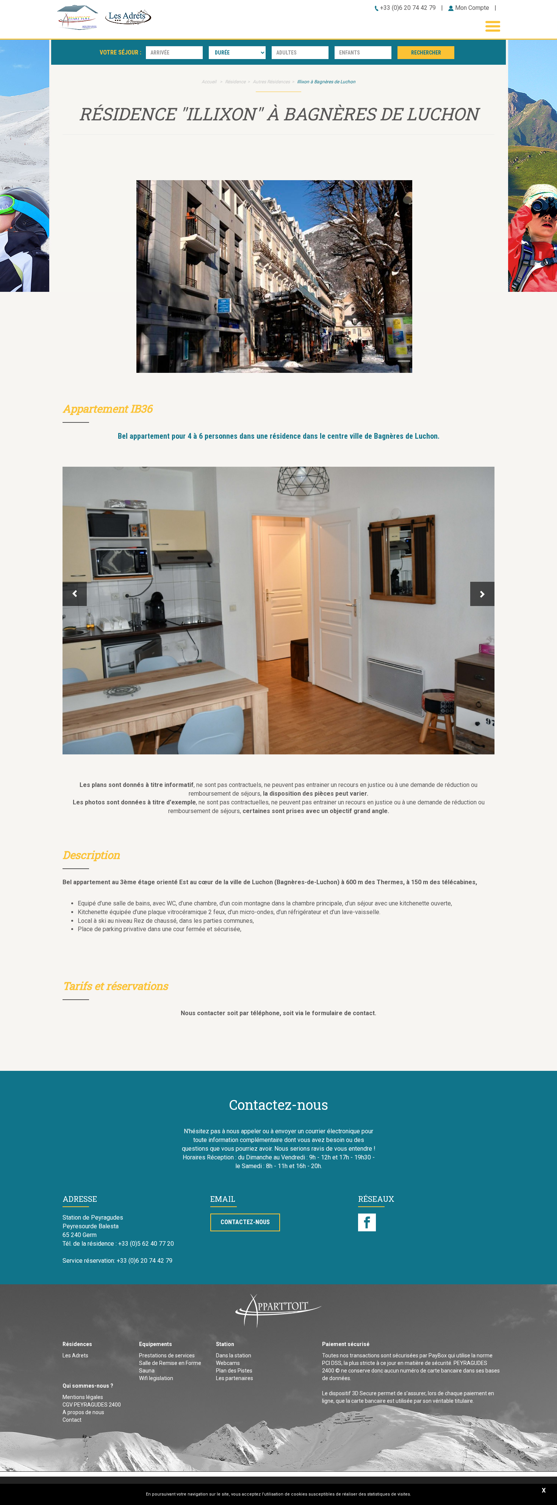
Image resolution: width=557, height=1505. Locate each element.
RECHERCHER (426, 53)
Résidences (77, 1344)
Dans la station (233, 1355)
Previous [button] (75, 594)
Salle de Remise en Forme (170, 1363)
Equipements (155, 1344)
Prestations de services (167, 1355)
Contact (72, 1420)
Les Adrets (75, 1355)
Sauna (147, 1371)
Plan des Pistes (234, 1371)
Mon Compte (471, 7)
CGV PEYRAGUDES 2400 (92, 1405)
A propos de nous (83, 1412)
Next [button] (482, 594)
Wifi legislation (156, 1378)
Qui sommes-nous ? (88, 1386)
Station (225, 1344)
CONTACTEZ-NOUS (245, 1222)
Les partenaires (234, 1378)
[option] (278, 610)
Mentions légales (83, 1397)
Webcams (228, 1363)
